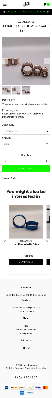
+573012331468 (26, 311)
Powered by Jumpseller (35, 368)
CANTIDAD (8, 125)
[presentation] (5, 61)
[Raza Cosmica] (26, 4)
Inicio (26, 325)
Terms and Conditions (26, 329)
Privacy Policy (26, 333)
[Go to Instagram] (23, 348)
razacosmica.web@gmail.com (26, 307)
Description (8, 99)
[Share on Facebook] (11, 178)
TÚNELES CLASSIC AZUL (26, 243)
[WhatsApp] (28, 348)
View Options (26, 262)
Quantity (26, 155)
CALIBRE (6, 137)
